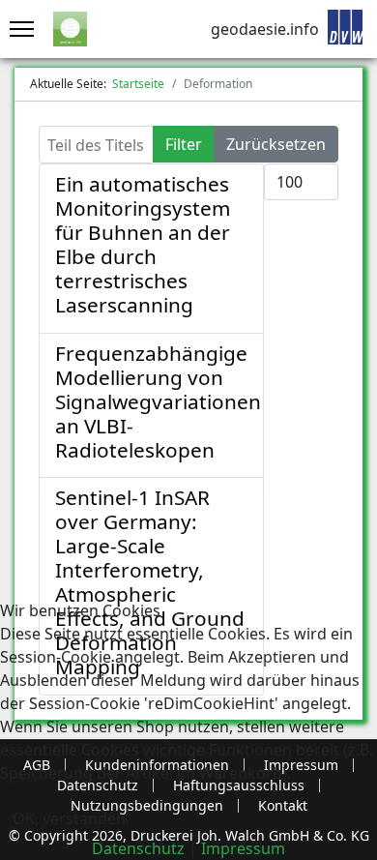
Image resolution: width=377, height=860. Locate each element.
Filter (183, 144)
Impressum (243, 848)
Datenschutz (138, 848)
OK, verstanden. (71, 818)
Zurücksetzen (276, 144)
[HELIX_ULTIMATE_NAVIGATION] (17, 29)
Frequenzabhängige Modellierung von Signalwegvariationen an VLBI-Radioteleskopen (158, 401)
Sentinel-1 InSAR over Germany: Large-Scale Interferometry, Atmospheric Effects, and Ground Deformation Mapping (150, 582)
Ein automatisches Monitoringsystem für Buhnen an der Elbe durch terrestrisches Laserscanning (142, 244)
